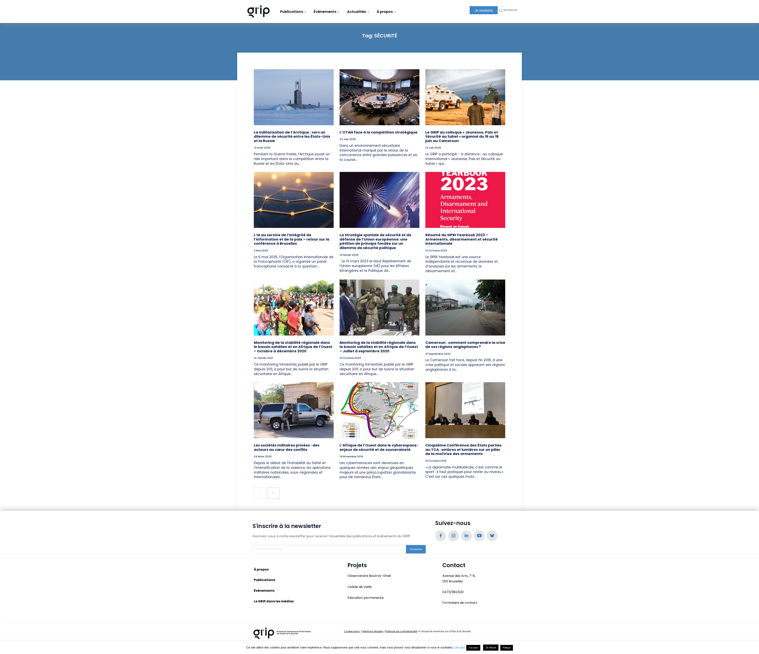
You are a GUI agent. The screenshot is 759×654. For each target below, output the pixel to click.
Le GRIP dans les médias (274, 601)
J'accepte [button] (473, 647)
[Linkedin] (466, 535)
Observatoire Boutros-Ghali (369, 575)
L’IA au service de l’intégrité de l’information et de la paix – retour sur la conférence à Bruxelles (291, 239)
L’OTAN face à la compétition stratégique (378, 132)
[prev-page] (260, 493)
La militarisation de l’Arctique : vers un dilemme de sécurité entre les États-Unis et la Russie (292, 136)
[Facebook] (440, 535)
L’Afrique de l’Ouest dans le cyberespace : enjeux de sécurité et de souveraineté (379, 447)
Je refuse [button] (490, 647)
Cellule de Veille (359, 587)
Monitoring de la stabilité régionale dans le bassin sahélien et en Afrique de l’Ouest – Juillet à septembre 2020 (379, 347)
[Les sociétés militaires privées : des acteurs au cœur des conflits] (294, 410)
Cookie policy (352, 631)
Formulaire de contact (459, 602)
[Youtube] (479, 535)
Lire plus (459, 647)
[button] (507, 10)
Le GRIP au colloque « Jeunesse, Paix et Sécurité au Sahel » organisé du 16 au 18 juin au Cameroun (462, 136)
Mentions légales (373, 631)
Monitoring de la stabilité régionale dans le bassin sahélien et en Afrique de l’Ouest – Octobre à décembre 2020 (293, 347)
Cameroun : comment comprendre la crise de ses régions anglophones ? (465, 344)
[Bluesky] (492, 535)
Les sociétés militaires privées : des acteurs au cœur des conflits (286, 447)
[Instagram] (453, 535)
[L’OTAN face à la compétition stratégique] (379, 97)
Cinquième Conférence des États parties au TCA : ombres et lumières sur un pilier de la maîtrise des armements (463, 449)
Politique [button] (507, 647)
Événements (264, 590)
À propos (261, 569)
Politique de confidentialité (401, 631)
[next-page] (273, 493)
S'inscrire (416, 549)
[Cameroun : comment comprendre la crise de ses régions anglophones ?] (465, 308)
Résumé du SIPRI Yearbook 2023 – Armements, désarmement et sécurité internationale (461, 239)
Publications (264, 580)
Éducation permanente (365, 597)
